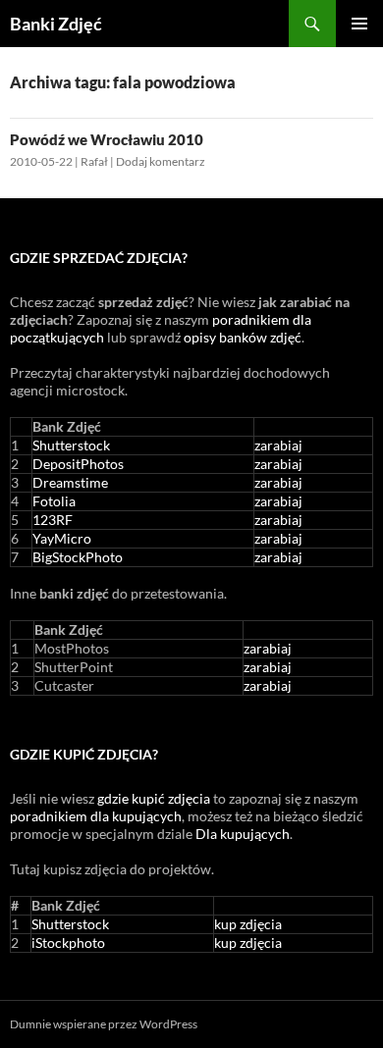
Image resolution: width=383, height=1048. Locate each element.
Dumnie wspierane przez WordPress (103, 1024)
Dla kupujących (242, 833)
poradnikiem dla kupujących (96, 816)
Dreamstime (70, 482)
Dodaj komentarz (160, 161)
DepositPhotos (78, 463)
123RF (52, 519)
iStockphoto (68, 942)
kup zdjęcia (248, 924)
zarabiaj (278, 445)
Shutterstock (71, 445)
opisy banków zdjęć (242, 337)
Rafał (94, 161)
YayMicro (61, 538)
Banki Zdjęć (56, 23)
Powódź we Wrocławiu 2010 (106, 139)
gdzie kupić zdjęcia (153, 798)
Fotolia (54, 501)
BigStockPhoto (77, 557)
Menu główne (359, 23)
